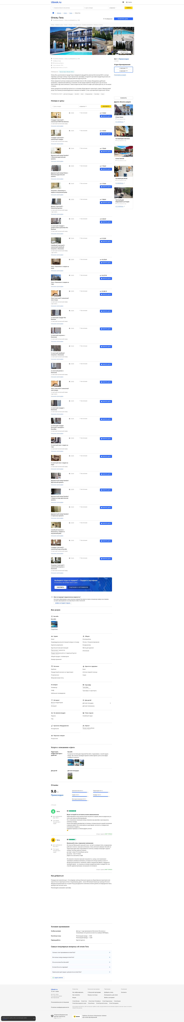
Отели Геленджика (113, 1003)
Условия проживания (87, 24)
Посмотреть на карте (120, 75)
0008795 (58, 1018)
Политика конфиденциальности (60, 1007)
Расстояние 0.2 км (121, 160)
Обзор (52, 24)
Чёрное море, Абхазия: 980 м (66, 71)
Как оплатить (76, 995)
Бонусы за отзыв (92, 995)
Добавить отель (108, 992)
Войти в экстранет (109, 997)
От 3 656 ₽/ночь (119, 183)
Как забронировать (77, 992)
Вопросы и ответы (98, 24)
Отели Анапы (91, 1003)
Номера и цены (59, 24)
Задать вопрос (58, 977)
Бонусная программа (94, 989)
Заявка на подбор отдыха (62, 603)
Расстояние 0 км (121, 119)
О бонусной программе (94, 992)
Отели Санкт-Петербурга (95, 1001)
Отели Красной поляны (101, 1003)
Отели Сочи (84, 1001)
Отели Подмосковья (107, 1001)
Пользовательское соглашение (60, 1002)
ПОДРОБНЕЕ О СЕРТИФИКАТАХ (78, 587)
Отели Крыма (117, 1001)
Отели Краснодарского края (79, 1003)
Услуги (65, 24)
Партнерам (107, 989)
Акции (74, 997)
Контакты (124, 992)
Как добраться (77, 24)
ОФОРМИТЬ (60, 587)
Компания (124, 989)
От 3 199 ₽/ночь (119, 206)
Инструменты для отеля (111, 995)
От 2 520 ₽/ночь (119, 121)
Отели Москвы (75, 1001)
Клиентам (75, 989)
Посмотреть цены (123, 18)
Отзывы (71, 24)
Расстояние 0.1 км (121, 140)
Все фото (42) (124, 52)
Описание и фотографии (57, 126)
